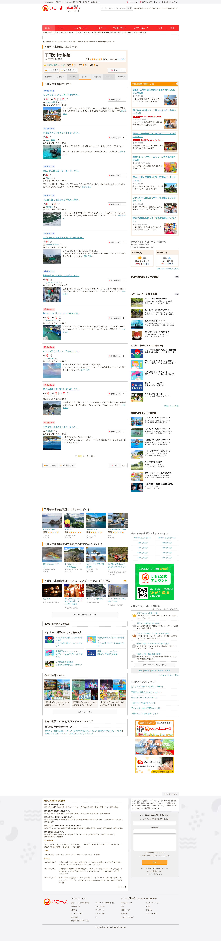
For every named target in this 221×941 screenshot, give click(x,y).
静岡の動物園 (59, 807)
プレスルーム (100, 910)
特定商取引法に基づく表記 (80, 921)
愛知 (89, 32)
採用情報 (124, 913)
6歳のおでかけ (143, 553)
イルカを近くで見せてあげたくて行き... (61, 200)
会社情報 (149, 910)
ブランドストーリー (153, 903)
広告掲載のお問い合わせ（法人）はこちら (154, 855)
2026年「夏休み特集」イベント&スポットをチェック (62, 844)
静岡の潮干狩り (94, 834)
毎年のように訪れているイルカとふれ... (61, 313)
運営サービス (125, 910)
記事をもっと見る (85, 712)
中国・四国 (127, 32)
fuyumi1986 (50, 140)
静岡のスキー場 (63, 834)
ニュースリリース (77, 913)
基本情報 (48, 77)
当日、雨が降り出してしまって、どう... (61, 171)
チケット (60, 77)
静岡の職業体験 (105, 813)
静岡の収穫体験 (92, 813)
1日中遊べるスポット (171, 8)
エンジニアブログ (127, 917)
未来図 (148, 906)
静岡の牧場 (94, 807)
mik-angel (49, 358)
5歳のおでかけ (167, 548)
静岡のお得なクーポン (52, 819)
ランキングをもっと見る (169, 675)
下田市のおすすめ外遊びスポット (144, 714)
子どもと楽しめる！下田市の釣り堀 (145, 708)
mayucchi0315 (51, 102)
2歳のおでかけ (143, 543)
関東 (62, 32)
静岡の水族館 (118, 828)
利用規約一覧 (75, 906)
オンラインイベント (81, 28)
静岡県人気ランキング (56, 65)
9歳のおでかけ (167, 558)
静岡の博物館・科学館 (93, 828)
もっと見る (120, 887)
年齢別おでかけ (119, 28)
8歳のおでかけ (143, 558)
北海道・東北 (47, 32)
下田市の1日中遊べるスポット (143, 703)
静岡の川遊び (49, 822)
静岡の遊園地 (49, 807)
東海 (85, 32)
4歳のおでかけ (143, 548)
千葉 (75, 32)
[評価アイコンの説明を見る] (66, 99)
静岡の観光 (114, 807)
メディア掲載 (100, 913)
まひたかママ (51, 320)
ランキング (101, 28)
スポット (48, 28)
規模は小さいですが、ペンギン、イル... (61, 275)
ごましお (49, 431)
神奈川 (71, 32)
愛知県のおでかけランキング (56, 733)
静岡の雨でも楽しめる (52, 828)
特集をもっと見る (171, 406)
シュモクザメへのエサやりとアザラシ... (61, 95)
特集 (172, 28)
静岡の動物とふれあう (78, 813)
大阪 (111, 32)
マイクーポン (133, 2)
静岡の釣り (85, 807)
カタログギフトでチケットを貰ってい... (61, 133)
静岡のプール (104, 807)
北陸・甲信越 (98, 32)
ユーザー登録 (49, 854)
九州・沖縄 (138, 32)
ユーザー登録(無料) (162, 2)
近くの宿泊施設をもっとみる (85, 615)
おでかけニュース (141, 28)
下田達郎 (49, 207)
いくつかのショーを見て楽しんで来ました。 (63, 238)
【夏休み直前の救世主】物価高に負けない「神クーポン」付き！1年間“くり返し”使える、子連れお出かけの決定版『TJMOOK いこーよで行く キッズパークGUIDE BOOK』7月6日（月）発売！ (90, 871)
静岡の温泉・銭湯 (50, 834)
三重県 (167, 670)
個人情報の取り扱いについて (155, 852)
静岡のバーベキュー (73, 807)
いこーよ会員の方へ (155, 874)
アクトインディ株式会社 (147, 898)
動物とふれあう (157, 8)
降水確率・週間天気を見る (168, 269)
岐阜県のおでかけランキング (85, 731)
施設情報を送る (70, 70)
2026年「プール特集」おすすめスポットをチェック (102, 844)
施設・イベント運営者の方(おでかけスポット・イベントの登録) (78, 854)
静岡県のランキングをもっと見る (154, 665)
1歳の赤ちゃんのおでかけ (167, 538)
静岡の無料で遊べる (68, 819)
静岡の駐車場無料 (83, 819)
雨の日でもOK (145, 8)
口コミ (85, 77)
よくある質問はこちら (154, 871)
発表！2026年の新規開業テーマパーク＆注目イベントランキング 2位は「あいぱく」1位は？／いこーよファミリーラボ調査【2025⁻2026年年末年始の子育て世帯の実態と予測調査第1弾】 (90, 880)
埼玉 (79, 32)
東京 (66, 32)
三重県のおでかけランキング (81, 733)
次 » (93, 456)
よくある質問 (100, 906)
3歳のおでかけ (167, 543)
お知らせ (97, 77)
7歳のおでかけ (167, 553)
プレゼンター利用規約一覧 (104, 903)
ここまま (49, 396)
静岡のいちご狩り (107, 834)
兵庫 (119, 32)
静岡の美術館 (107, 828)
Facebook (74, 917)
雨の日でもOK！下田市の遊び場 (144, 697)
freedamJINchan (52, 245)
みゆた (48, 178)
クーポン (72, 77)
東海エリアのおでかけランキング (58, 731)
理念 (122, 906)
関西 (107, 32)
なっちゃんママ (52, 283)
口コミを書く (52, 70)
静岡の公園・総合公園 (113, 819)
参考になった (115, 100)
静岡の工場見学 (49, 813)
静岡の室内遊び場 (67, 828)
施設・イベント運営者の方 (80, 903)
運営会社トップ (126, 903)
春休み (136, 8)
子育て (159, 28)
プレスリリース (151, 913)
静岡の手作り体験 (63, 813)
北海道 (55, 32)
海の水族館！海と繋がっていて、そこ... (61, 389)
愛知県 (160, 670)
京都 (115, 32)
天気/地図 (121, 77)
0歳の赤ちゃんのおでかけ (143, 538)
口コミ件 (121, 59)
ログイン (175, 2)
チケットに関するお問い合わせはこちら (154, 868)
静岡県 (153, 670)
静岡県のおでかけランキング (110, 731)
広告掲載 (74, 910)
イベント (61, 28)
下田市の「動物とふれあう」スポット (146, 692)
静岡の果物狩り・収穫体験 (53, 837)
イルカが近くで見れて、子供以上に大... (61, 351)
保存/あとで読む (147, 2)
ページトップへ (171, 794)
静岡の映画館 (79, 828)
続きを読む (86, 187)
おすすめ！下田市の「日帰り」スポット (147, 687)
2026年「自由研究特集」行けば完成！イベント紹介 (62, 847)
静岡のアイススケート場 (78, 834)
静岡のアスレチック (97, 819)
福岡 (144, 32)
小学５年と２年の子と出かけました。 (60, 427)
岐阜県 (147, 670)
